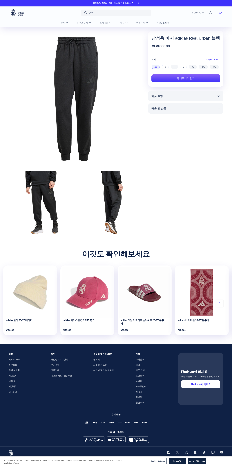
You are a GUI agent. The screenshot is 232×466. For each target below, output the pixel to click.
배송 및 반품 (158, 108)
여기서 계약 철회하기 (103, 370)
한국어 (139, 392)
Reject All (177, 461)
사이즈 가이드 (212, 59)
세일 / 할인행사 (164, 22)
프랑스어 (140, 375)
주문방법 (13, 365)
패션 (122, 22)
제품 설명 (157, 96)
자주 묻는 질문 (100, 365)
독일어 (139, 381)
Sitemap (13, 392)
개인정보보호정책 (59, 359)
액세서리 (140, 22)
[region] (116, 461)
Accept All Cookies (197, 461)
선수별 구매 (82, 22)
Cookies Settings (158, 461)
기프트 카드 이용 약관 (61, 375)
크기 (153, 59)
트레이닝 (104, 22)
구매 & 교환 (14, 370)
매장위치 (13, 386)
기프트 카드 (14, 359)
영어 (138, 365)
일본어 (139, 397)
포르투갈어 (141, 386)
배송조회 (13, 375)
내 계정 (12, 381)
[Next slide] (219, 303)
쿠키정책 (55, 365)
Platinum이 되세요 (201, 384)
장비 (62, 22)
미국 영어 (140, 370)
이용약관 (55, 370)
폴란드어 (140, 402)
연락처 (96, 359)
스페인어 (140, 359)
